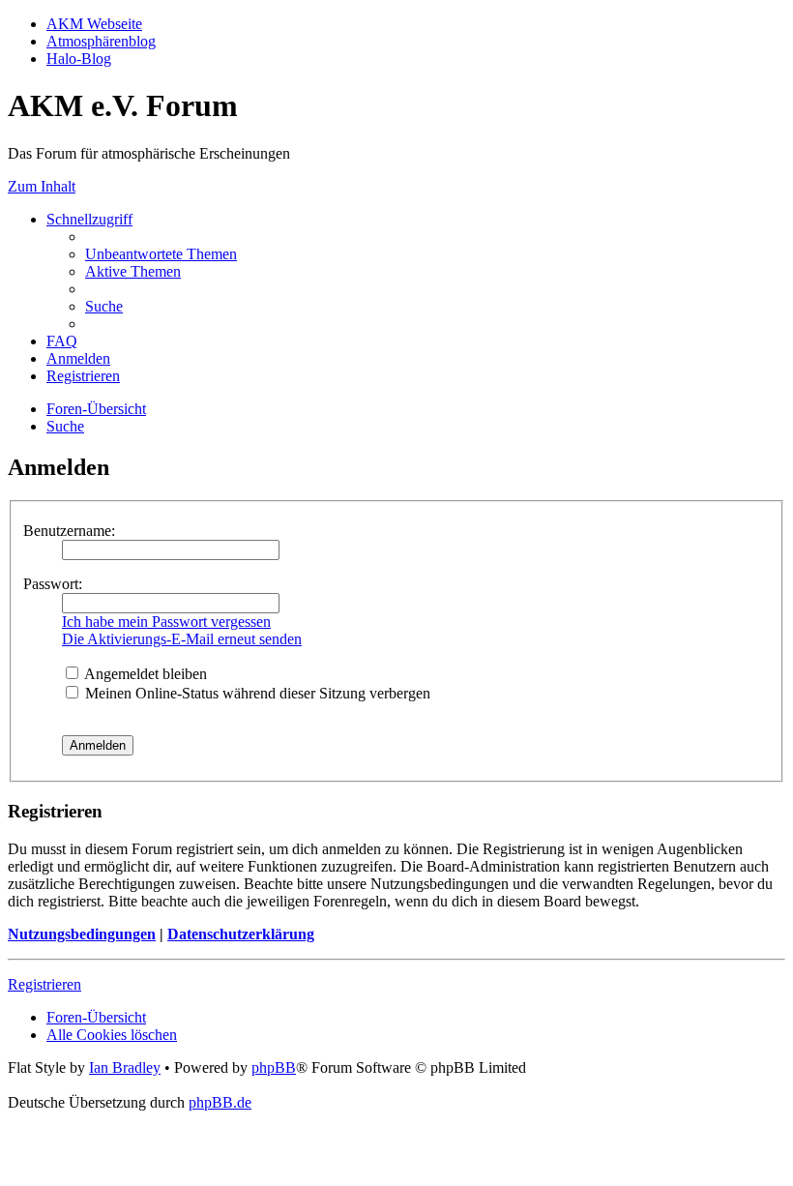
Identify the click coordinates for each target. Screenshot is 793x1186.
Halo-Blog (78, 58)
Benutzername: (69, 530)
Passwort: (52, 584)
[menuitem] (161, 254)
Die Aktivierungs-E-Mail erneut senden (182, 639)
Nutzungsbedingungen (82, 934)
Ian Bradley (125, 1067)
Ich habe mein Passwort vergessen (166, 621)
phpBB (273, 1067)
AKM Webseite (94, 23)
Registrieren (44, 984)
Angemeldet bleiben (144, 674)
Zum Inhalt (41, 186)
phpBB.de (220, 1102)
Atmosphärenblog (101, 41)
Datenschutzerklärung (240, 934)
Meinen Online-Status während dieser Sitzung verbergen (255, 693)
